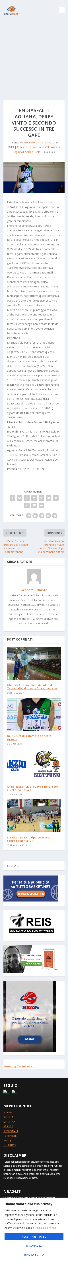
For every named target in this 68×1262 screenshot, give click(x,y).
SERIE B (8, 1126)
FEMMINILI (10, 1135)
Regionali (18, 152)
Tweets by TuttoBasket (18, 1066)
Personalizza (34, 1245)
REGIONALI (10, 1131)
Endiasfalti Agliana (49, 147)
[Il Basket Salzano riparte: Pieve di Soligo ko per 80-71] (34, 815)
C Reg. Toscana (26, 147)
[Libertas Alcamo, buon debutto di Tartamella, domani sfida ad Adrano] (34, 663)
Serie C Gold (32, 152)
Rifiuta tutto (34, 1254)
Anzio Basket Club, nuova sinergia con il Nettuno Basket (33, 788)
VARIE (7, 1140)
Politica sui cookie (45, 1228)
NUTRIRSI (9, 1145)
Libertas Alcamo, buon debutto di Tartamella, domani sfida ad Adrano (32, 686)
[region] (34, 1230)
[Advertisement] (34, 56)
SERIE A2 (9, 1122)
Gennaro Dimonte (35, 142)
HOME (7, 1112)
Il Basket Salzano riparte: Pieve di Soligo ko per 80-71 (30, 839)
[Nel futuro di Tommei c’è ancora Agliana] (34, 714)
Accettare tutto (34, 1236)
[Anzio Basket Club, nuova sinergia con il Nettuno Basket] (34, 765)
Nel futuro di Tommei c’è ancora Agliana (29, 737)
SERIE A (8, 1117)
